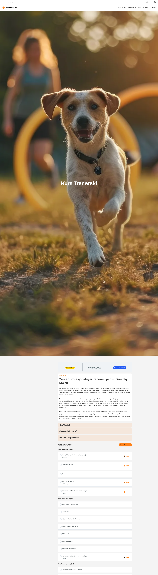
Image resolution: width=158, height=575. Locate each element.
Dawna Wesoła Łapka (9, 2)
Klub (154, 7)
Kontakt (146, 7)
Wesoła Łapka (11, 7)
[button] (95, 425)
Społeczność (121, 7)
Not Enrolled (70, 367)
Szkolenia (131, 7)
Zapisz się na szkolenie (119, 367)
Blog (139, 7)
